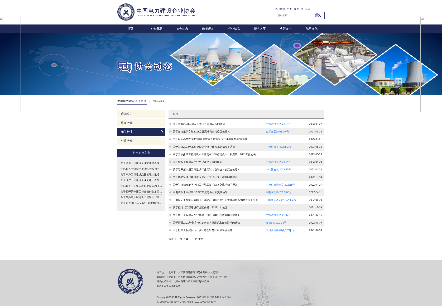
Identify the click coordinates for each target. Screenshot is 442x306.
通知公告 (127, 114)
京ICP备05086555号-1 (168, 301)
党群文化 (312, 28)
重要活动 (127, 123)
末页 (200, 239)
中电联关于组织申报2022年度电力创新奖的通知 (141, 168)
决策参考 (286, 28)
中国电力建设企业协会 (132, 101)
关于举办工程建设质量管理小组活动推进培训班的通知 (141, 174)
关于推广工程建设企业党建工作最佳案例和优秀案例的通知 (141, 180)
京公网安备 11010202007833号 (199, 301)
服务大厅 (260, 28)
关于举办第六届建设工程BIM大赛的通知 (141, 197)
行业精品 (234, 28)
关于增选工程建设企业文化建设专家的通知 (141, 163)
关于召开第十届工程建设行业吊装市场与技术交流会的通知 (141, 191)
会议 (307, 9)
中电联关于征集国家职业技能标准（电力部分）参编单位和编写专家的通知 (141, 185)
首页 (130, 28)
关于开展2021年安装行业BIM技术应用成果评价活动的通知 (141, 202)
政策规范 (208, 28)
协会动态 (182, 28)
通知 (289, 9)
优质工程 (299, 9)
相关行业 (127, 132)
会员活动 (127, 140)
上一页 (178, 239)
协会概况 (156, 28)
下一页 (194, 239)
